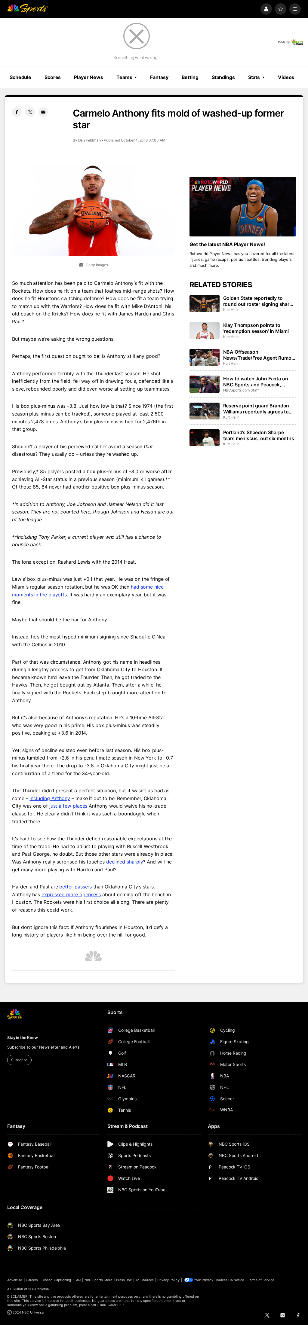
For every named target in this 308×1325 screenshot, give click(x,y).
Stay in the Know (22, 1037)
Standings (223, 77)
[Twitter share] (30, 112)
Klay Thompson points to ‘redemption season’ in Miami (256, 328)
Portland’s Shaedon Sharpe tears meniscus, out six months (258, 435)
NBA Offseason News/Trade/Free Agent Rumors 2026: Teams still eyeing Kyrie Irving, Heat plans (259, 355)
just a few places (68, 806)
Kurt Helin (231, 309)
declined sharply (124, 862)
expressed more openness (71, 894)
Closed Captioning (56, 1280)
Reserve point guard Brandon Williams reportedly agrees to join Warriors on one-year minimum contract (256, 409)
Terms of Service (261, 1280)
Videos (286, 77)
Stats (254, 77)
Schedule (20, 77)
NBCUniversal (39, 1289)
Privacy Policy (168, 1280)
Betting (190, 77)
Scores (53, 77)
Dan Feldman (89, 140)
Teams (124, 77)
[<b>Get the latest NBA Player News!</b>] (242, 206)
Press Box (124, 1280)
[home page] (27, 9)
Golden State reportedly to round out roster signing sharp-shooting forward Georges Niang (258, 301)
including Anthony (49, 798)
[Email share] (43, 112)
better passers (75, 887)
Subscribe (19, 1060)
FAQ (78, 1280)
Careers (32, 1280)
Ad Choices (144, 1280)
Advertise (14, 1280)
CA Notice (236, 1280)
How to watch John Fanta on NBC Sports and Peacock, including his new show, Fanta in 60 (257, 382)
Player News (88, 77)
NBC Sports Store (98, 1280)
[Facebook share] (17, 112)
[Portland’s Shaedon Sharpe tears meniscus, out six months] (204, 437)
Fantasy (159, 77)
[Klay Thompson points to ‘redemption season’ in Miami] (204, 330)
